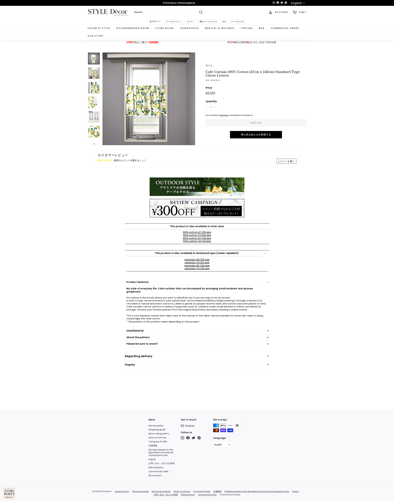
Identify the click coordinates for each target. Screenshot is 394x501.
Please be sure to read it (142, 344)
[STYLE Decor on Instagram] (182, 437)
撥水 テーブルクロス (208, 21)
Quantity (211, 101)
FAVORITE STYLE (99, 28)
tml (224, 21)
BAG (261, 28)
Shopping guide (157, 429)
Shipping (223, 115)
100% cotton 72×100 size (197, 235)
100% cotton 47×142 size (197, 238)
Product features (137, 282)
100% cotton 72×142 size (197, 241)
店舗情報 (153, 445)
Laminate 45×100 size (197, 259)
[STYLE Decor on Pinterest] (199, 437)
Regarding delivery (138, 356)
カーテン (190, 21)
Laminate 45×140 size (197, 265)
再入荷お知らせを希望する (256, 134)
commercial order (285, 28)
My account (155, 475)
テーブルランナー (173, 21)
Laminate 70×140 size (197, 268)
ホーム (209, 65)
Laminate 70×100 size (197, 262)
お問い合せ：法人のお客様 (162, 463)
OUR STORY (96, 35)
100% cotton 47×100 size (197, 232)
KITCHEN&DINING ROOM (132, 28)
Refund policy (156, 467)
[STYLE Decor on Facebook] (188, 437)
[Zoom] (149, 98)
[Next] (94, 143)
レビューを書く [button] (286, 161)
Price (209, 88)
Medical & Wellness (220, 28)
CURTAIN (247, 28)
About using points (159, 433)
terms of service (158, 437)
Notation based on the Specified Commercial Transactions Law (161, 452)
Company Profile (158, 441)
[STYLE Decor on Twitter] (193, 437)
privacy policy (156, 425)
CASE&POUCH (189, 28)
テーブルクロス (237, 21)
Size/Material (134, 330)
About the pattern (138, 337)
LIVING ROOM (164, 28)
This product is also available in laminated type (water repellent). (197, 253)
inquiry (130, 364)
